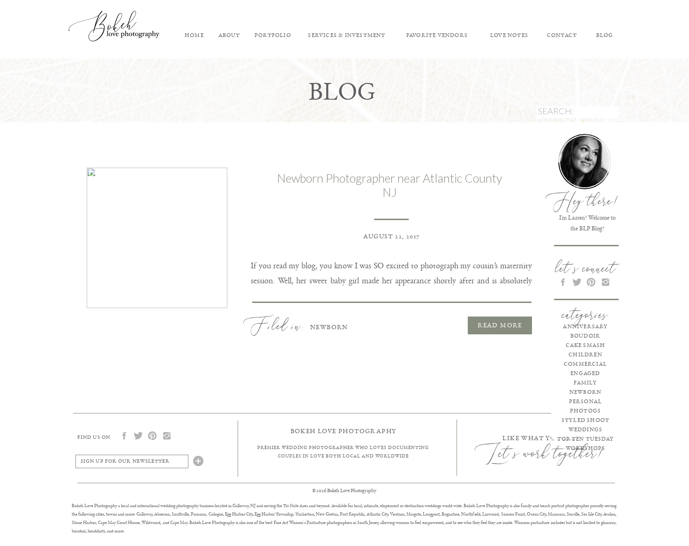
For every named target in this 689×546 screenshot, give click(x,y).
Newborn (329, 327)
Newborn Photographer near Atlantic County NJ (389, 185)
